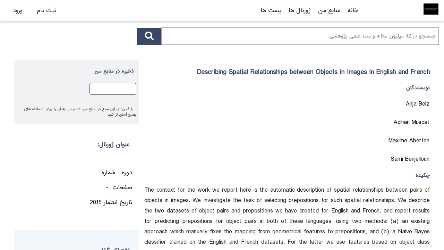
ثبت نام (46, 10)
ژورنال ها (300, 10)
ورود (18, 10)
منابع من (328, 10)
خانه (353, 10)
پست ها (271, 10)
